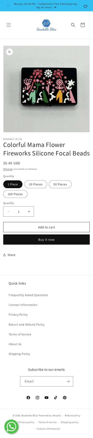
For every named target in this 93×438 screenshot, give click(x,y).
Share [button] (12, 255)
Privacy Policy (18, 314)
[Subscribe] (68, 381)
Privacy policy (26, 422)
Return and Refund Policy (26, 324)
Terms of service (47, 422)
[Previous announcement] (8, 5)
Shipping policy (70, 422)
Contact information (48, 428)
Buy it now (46, 239)
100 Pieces (15, 194)
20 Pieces (36, 184)
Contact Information (23, 305)
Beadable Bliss (29, 415)
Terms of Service (20, 334)
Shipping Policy (19, 354)
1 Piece (13, 184)
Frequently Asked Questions (28, 295)
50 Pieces (60, 184)
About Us (15, 344)
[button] (8, 25)
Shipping (7, 169)
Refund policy (72, 415)
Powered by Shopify (50, 415)
